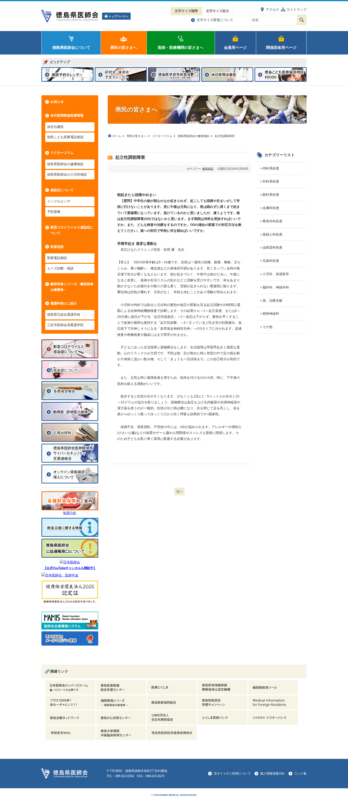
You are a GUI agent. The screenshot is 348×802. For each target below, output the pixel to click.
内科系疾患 (271, 168)
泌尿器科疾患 (272, 247)
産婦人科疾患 (272, 234)
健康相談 (208, 168)
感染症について (62, 190)
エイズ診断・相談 (60, 268)
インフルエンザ (58, 201)
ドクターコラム (62, 153)
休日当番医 (55, 127)
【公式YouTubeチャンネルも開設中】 (70, 568)
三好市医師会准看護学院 (65, 325)
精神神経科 (271, 313)
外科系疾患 (271, 181)
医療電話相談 (57, 258)
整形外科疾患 (272, 221)
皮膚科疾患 (271, 208)
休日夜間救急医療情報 (67, 115)
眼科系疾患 (271, 194)
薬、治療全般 (272, 300)
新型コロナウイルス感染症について (72, 230)
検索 (301, 20)
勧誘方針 (69, 513)
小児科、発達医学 (276, 274)
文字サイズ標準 (186, 11)
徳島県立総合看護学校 (63, 314)
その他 (267, 327)
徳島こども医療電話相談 (65, 137)
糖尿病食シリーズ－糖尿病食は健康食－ (72, 287)
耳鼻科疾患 (271, 261)
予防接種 (53, 212)
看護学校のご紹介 (63, 303)
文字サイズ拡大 (217, 11)
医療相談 (57, 247)
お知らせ (57, 102)
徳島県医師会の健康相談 (65, 164)
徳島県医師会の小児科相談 (67, 174)
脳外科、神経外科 (276, 287)
